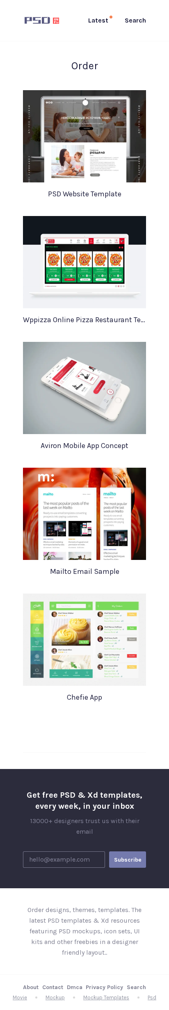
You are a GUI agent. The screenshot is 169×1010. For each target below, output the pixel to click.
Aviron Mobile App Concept (84, 445)
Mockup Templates (106, 997)
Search (136, 987)
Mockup (55, 997)
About (31, 987)
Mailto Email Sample (84, 571)
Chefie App (84, 697)
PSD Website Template (84, 193)
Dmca (74, 987)
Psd (152, 997)
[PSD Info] (43, 20)
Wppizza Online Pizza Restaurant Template (84, 319)
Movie (20, 997)
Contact (52, 987)
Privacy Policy (104, 987)
